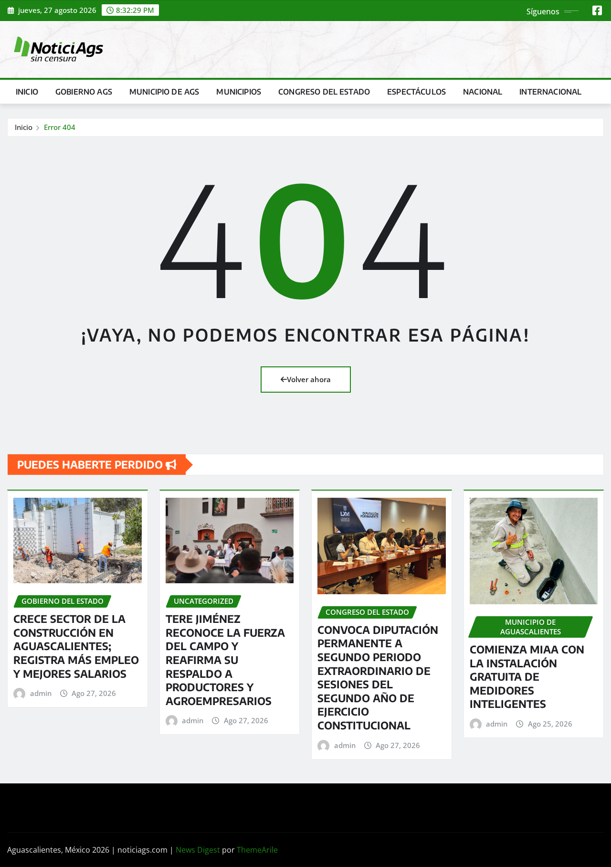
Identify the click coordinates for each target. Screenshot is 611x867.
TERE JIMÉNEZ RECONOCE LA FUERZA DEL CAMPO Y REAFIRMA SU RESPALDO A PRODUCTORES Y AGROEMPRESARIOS (225, 659)
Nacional (482, 91)
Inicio (27, 91)
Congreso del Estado (324, 91)
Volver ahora (309, 379)
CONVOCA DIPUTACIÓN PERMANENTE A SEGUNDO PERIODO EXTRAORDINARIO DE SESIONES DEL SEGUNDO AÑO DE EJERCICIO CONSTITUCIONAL (377, 677)
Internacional (550, 91)
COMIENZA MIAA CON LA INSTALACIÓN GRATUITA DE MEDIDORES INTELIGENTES (527, 676)
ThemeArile (257, 850)
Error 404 (59, 127)
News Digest (198, 850)
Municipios (238, 91)
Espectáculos (416, 91)
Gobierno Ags (83, 91)
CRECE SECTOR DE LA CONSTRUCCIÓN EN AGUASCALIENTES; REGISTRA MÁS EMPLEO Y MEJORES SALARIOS (76, 646)
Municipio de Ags (164, 91)
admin (41, 693)
